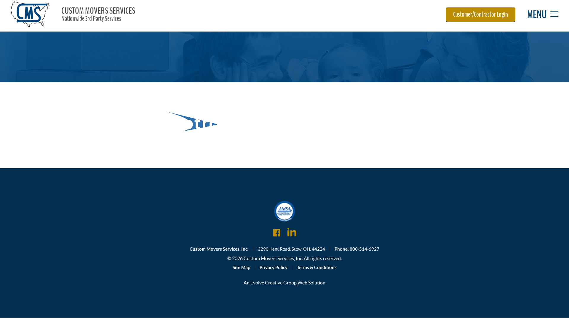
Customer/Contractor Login (480, 14)
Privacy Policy (273, 267)
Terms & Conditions (317, 267)
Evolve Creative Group (273, 282)
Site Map (241, 267)
